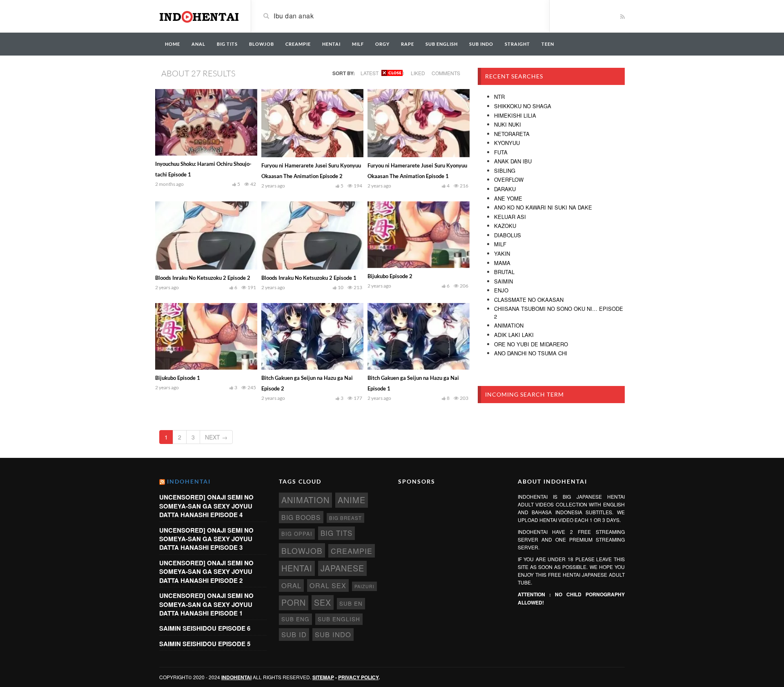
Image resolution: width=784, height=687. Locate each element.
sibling (504, 170)
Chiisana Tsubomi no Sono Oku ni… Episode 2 (558, 312)
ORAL (291, 585)
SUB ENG (295, 619)
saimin (503, 281)
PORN (293, 602)
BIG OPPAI (296, 534)
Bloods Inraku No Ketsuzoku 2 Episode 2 (202, 277)
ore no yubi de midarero (531, 344)
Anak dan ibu (513, 161)
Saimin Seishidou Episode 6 (204, 628)
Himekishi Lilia (515, 115)
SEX (322, 602)
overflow (508, 179)
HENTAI (331, 44)
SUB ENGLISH (441, 44)
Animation (508, 325)
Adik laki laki (514, 335)
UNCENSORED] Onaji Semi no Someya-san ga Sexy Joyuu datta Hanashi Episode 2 (206, 571)
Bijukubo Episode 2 (390, 276)
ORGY (382, 44)
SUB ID (294, 634)
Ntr (499, 96)
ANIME (351, 500)
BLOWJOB (261, 44)
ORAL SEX (328, 585)
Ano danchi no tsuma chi (530, 353)
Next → (216, 437)
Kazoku (505, 226)
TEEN (547, 44)
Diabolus (507, 235)
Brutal (504, 272)
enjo (501, 290)
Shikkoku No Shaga (522, 106)
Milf (500, 244)
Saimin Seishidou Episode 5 (204, 643)
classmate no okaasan (529, 299)
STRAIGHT (517, 44)
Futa (501, 152)
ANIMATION (305, 500)
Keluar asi (510, 217)
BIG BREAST (345, 518)
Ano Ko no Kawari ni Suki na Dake (543, 207)
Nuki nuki (507, 124)
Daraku (505, 189)
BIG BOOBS (301, 517)
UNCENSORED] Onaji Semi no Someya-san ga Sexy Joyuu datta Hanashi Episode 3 (206, 539)
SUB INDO (481, 44)
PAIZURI (364, 586)
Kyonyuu (507, 143)
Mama (502, 263)
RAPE (407, 44)
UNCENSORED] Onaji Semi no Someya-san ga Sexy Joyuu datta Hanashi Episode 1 (206, 604)
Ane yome (508, 198)
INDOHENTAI (189, 481)
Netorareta (512, 134)
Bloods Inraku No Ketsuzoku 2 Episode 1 (308, 277)
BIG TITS (227, 44)
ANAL (198, 44)
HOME (172, 44)
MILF (358, 44)
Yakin (502, 253)
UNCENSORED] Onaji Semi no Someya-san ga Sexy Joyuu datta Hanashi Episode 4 (206, 506)
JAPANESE (342, 568)
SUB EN (351, 603)
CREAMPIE (298, 44)
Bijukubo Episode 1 (177, 378)
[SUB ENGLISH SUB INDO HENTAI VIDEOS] (198, 15)
